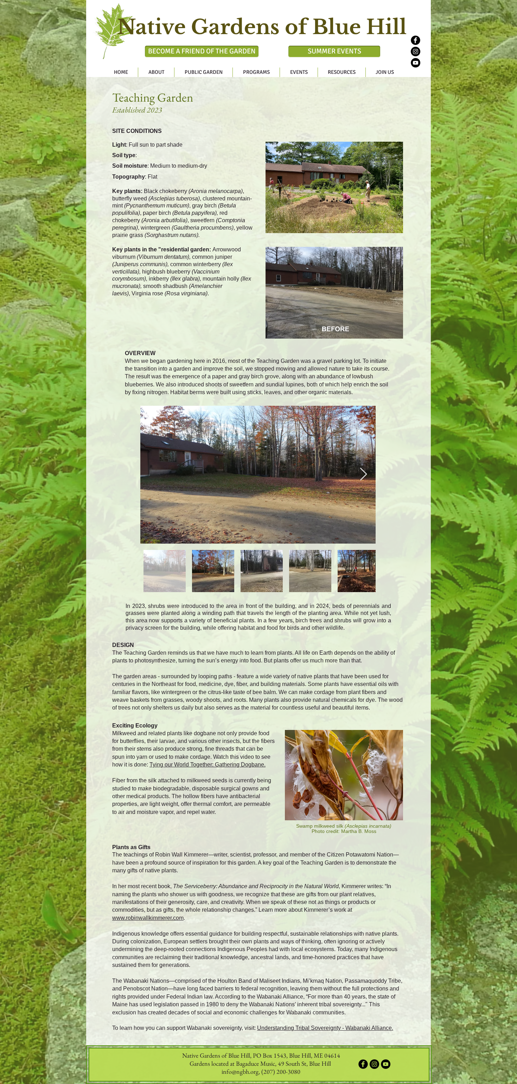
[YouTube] (415, 63)
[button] (156, 72)
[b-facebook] (415, 40)
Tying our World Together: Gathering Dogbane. (207, 765)
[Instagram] (415, 51)
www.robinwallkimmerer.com (148, 918)
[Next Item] (363, 474)
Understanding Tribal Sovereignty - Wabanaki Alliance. (325, 1028)
